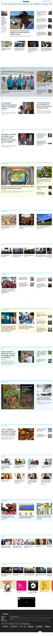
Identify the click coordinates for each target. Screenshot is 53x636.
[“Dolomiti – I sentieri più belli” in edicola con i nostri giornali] (50, 430)
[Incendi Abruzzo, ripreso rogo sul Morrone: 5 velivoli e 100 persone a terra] (40, 570)
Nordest (27, 4)
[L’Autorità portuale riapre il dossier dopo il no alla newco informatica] (29, 542)
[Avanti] (51, 259)
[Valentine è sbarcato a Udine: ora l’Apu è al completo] (50, 361)
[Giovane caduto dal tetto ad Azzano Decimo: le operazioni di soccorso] (29, 251)
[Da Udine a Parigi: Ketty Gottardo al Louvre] (6, 476)
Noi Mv (5, 4)
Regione (23, 4)
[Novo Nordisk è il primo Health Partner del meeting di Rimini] (29, 570)
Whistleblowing (4, 620)
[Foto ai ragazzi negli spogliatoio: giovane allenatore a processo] (32, 279)
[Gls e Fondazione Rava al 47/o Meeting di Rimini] (18, 570)
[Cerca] (1, 4)
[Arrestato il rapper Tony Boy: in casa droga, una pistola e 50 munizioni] (50, 20)
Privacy (2, 619)
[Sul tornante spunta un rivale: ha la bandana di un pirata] (8, 219)
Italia (31, 4)
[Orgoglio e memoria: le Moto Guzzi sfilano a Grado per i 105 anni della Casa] (8, 282)
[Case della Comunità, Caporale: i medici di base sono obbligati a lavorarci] (50, 34)
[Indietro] (2, 259)
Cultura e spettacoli (36, 4)
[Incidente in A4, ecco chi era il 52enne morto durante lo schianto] (33, 462)
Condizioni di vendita (3, 617)
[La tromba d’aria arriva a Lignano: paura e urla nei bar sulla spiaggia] (6, 251)
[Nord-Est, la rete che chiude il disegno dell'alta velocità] (50, 316)
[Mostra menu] (1, 1)
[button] (26, 602)
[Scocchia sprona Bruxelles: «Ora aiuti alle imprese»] (40, 542)
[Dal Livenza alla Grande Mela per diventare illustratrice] (46, 462)
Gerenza (2, 618)
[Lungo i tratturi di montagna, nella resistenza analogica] (44, 219)
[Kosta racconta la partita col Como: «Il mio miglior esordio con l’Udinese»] (26, 357)
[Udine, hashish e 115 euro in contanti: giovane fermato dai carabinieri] (6, 44)
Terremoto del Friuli (13, 4)
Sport (42, 4)
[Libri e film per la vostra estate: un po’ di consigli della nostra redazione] (50, 187)
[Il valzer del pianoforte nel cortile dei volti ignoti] (26, 219)
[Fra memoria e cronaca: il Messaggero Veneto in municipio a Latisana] (26, 108)
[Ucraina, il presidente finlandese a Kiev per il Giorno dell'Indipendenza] (6, 570)
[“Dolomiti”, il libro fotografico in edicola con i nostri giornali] (50, 436)
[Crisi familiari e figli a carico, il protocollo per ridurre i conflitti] (50, 323)
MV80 (8, 4)
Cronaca (19, 4)
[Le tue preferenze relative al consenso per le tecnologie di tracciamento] (51, 634)
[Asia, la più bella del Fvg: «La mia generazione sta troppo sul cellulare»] (20, 476)
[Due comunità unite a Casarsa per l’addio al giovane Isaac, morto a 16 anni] (20, 462)
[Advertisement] (26, 7)
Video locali (46, 4)
